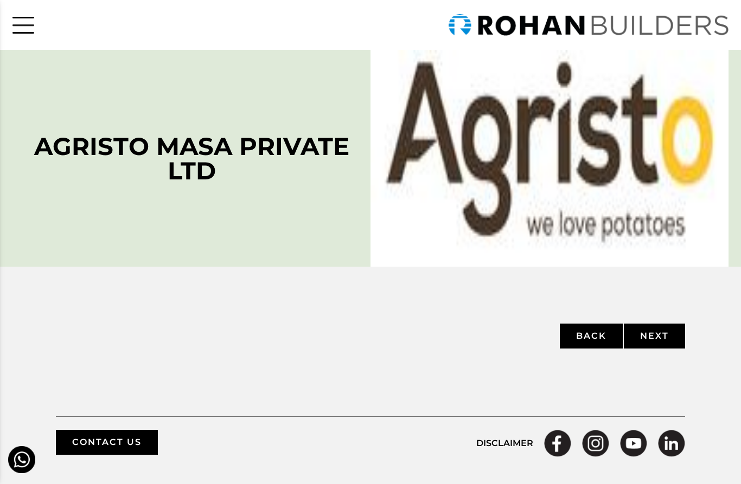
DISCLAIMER (504, 443)
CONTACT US (107, 442)
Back (591, 336)
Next (654, 336)
